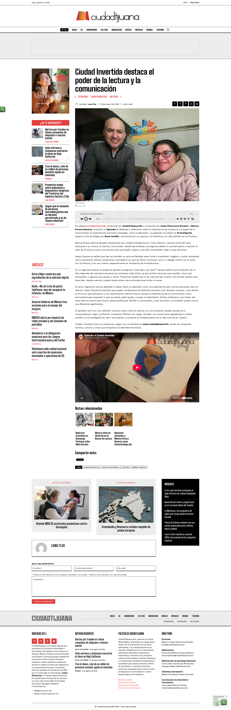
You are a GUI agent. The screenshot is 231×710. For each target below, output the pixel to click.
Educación (37, 281)
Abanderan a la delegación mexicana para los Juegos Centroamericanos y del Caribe (48, 336)
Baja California (52, 142)
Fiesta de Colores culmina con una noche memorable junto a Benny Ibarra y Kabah (180, 525)
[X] (180, 103)
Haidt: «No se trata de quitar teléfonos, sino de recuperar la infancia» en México (48, 290)
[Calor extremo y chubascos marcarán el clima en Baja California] (37, 151)
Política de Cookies (127, 682)
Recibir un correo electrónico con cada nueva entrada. (108, 575)
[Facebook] (174, 103)
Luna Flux (92, 104)
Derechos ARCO (125, 680)
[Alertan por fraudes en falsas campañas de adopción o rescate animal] (37, 133)
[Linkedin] (196, 103)
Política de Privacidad (128, 685)
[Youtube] (54, 641)
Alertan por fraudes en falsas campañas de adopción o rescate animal (57, 134)
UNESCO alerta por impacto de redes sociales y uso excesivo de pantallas (49, 321)
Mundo (48, 179)
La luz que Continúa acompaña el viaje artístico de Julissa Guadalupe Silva (180, 493)
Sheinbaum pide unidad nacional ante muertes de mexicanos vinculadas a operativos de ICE (49, 352)
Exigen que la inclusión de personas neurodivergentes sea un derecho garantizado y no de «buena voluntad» (57, 213)
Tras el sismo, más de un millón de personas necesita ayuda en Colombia (56, 171)
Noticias (114, 96)
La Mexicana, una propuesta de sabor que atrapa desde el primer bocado (179, 513)
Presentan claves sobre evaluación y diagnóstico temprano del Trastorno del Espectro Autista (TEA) (57, 190)
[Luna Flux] (77, 104)
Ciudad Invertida (99, 96)
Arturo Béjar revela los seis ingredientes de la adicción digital (50, 275)
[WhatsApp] (191, 103)
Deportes (36, 344)
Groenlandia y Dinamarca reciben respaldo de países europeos (126, 528)
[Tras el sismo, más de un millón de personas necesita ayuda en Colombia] (37, 170)
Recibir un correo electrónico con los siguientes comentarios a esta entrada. (60, 575)
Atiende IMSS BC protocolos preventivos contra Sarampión (61, 525)
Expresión (83, 96)
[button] (168, 30)
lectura (126, 467)
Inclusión (50, 200)
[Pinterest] (185, 103)
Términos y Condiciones (129, 688)
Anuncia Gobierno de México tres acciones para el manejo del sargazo (49, 305)
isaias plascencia (110, 467)
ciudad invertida (92, 467)
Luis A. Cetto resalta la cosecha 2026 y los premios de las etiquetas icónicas (180, 537)
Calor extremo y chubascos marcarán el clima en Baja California (56, 152)
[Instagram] (41, 641)
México (35, 297)
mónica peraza (139, 467)
